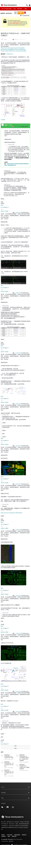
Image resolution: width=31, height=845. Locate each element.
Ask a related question (14, 22)
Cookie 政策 (9, 834)
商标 (9, 836)
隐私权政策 (17, 834)
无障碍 (3, 834)
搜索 (26, 5)
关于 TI (3, 787)
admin (5, 39)
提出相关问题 (20, 13)
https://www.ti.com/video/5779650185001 (11, 512)
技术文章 (19, 8)
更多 (26, 8)
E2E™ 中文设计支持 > (7, 8)
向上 (2, 207)
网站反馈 (14, 836)
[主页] (9, 5)
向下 (8, 207)
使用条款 (3, 836)
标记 (15, 745)
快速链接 (3, 792)
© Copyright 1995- (7, 839)
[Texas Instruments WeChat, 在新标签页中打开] (2, 807)
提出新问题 (25, 13)
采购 (2, 798)
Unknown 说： (5, 305)
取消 (2, 205)
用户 (29, 5)
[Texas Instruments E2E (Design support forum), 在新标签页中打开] (8, 807)
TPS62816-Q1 (9, 54)
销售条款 (24, 834)
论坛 (15, 8)
